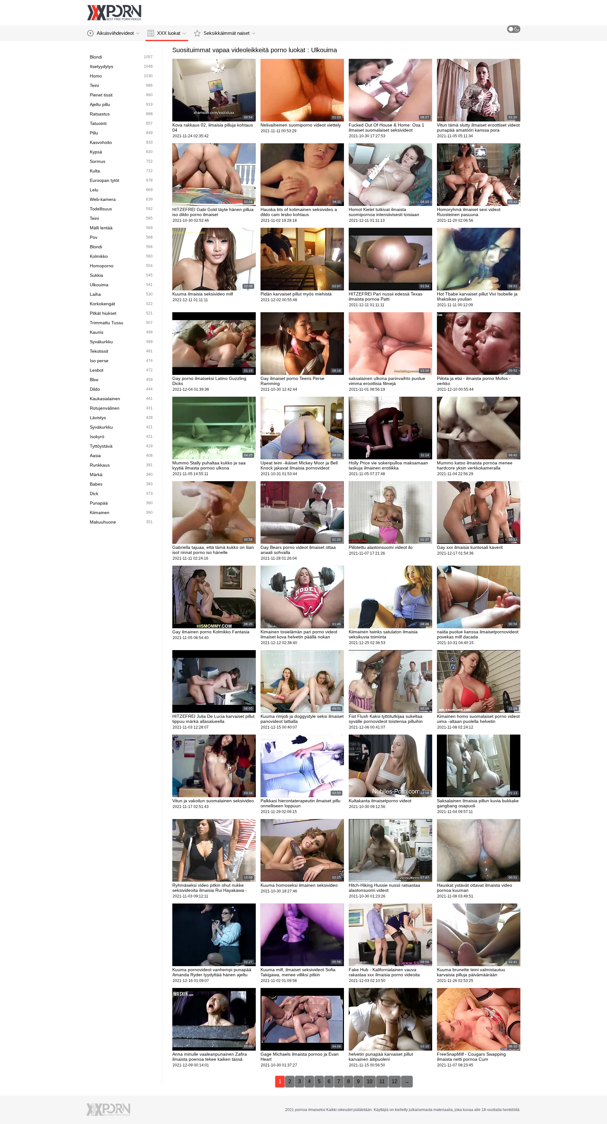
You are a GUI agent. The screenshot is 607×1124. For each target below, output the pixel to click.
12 (394, 1081)
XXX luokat (168, 33)
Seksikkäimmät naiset (226, 33)
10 (369, 1081)
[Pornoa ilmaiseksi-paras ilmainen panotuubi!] (114, 13)
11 (382, 1081)
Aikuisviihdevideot (115, 33)
